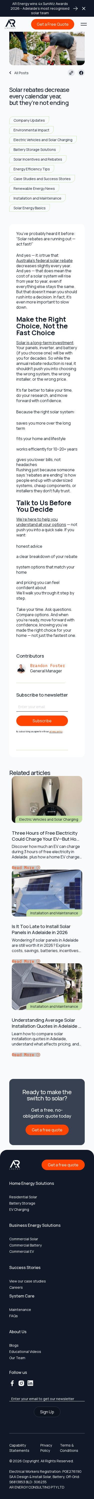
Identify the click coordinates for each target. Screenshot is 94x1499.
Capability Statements (19, 1448)
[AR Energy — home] (10, 24)
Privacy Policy (46, 1448)
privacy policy (55, 731)
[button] (83, 24)
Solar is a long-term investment (44, 342)
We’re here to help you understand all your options (41, 521)
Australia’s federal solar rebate (44, 260)
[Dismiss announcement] (83, 8)
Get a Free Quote (53, 24)
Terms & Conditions (69, 1448)
